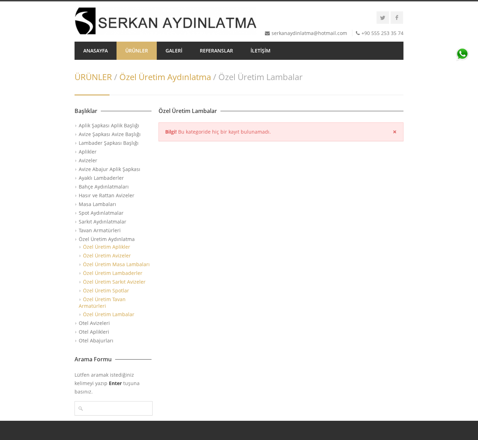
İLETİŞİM (260, 50)
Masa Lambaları (97, 204)
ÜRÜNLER (136, 50)
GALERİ (174, 50)
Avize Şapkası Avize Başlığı (110, 134)
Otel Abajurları (96, 340)
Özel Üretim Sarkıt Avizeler (114, 281)
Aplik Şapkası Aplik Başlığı (109, 125)
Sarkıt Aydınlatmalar (102, 221)
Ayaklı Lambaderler (101, 178)
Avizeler (88, 160)
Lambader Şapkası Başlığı (109, 143)
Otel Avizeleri (94, 323)
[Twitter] (383, 17)
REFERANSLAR (216, 50)
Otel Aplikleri (94, 331)
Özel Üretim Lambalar (108, 314)
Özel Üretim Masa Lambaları (116, 264)
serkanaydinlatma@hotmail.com (309, 33)
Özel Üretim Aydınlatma (165, 77)
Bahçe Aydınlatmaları (104, 186)
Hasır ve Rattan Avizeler (106, 195)
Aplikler (88, 151)
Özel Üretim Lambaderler (112, 273)
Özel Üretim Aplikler (106, 246)
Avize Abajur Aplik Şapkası (109, 169)
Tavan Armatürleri (100, 230)
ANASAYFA (95, 50)
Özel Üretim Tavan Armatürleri (102, 302)
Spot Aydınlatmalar (101, 213)
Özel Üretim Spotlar (106, 290)
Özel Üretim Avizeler (107, 255)
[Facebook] (397, 17)
